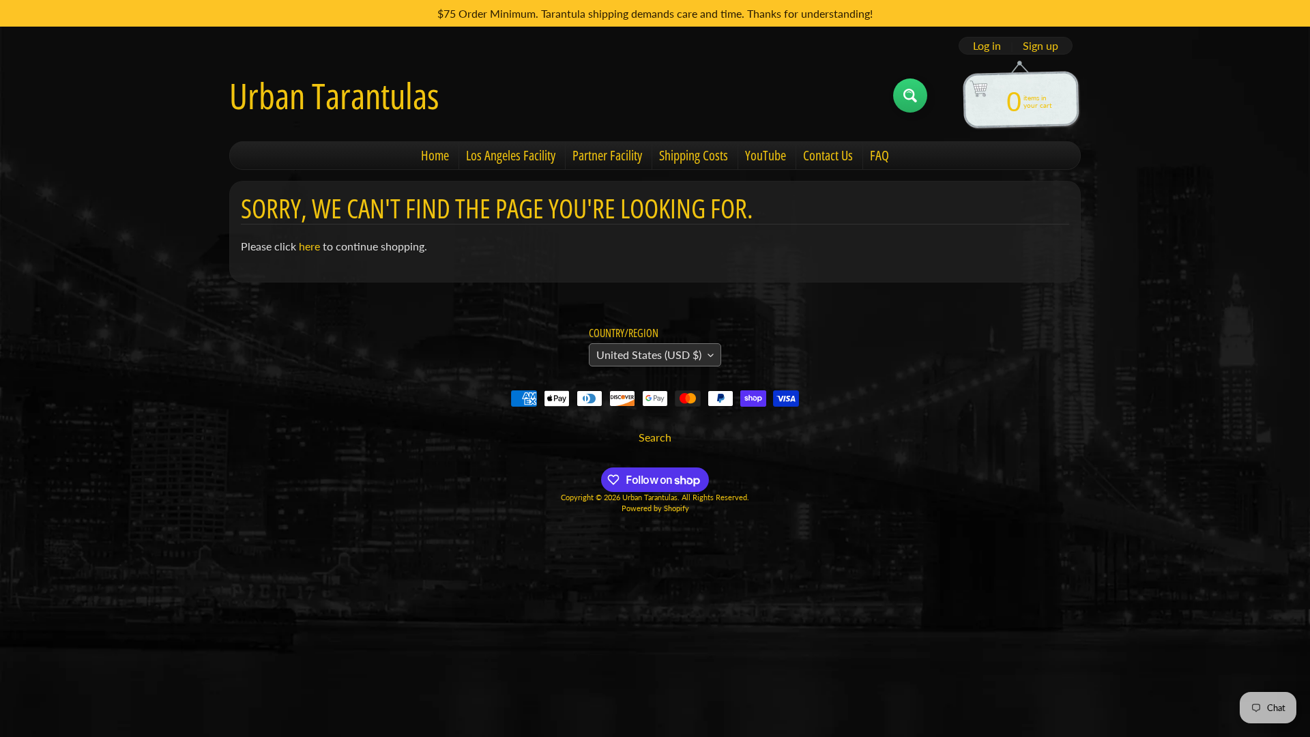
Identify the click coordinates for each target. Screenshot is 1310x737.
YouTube (765, 155)
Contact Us (828, 155)
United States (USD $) (648, 354)
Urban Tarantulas (334, 95)
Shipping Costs (693, 155)
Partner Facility (607, 155)
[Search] (910, 95)
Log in (987, 45)
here (309, 246)
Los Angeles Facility (510, 155)
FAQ (879, 155)
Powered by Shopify (655, 508)
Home (435, 155)
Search (655, 437)
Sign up (1040, 45)
